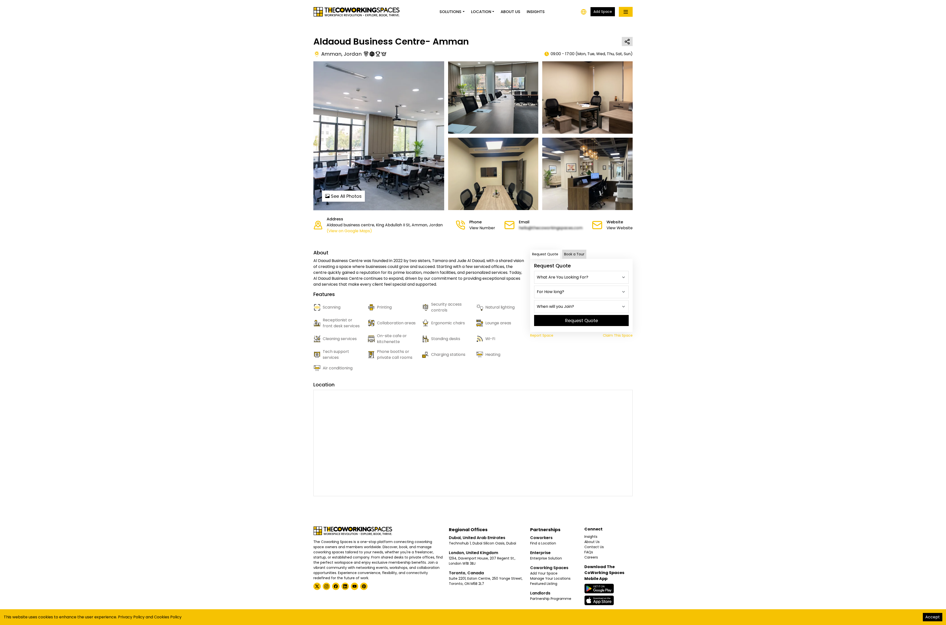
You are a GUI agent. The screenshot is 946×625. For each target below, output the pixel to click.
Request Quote (545, 254)
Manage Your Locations (550, 578)
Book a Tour (574, 254)
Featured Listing (543, 583)
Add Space (602, 11)
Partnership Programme (550, 598)
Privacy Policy (131, 617)
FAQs (588, 552)
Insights (536, 12)
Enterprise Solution (546, 558)
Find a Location (543, 543)
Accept (932, 617)
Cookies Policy (168, 617)
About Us (510, 12)
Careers (591, 557)
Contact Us (594, 546)
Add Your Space (543, 573)
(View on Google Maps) (349, 231)
